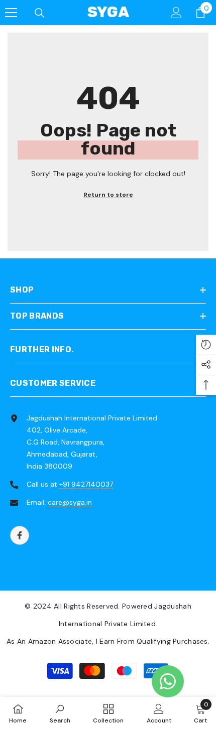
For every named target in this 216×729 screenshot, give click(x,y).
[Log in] (176, 12)
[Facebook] (19, 535)
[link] (60, 713)
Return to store (108, 195)
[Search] (40, 13)
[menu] (11, 13)
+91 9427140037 (86, 484)
